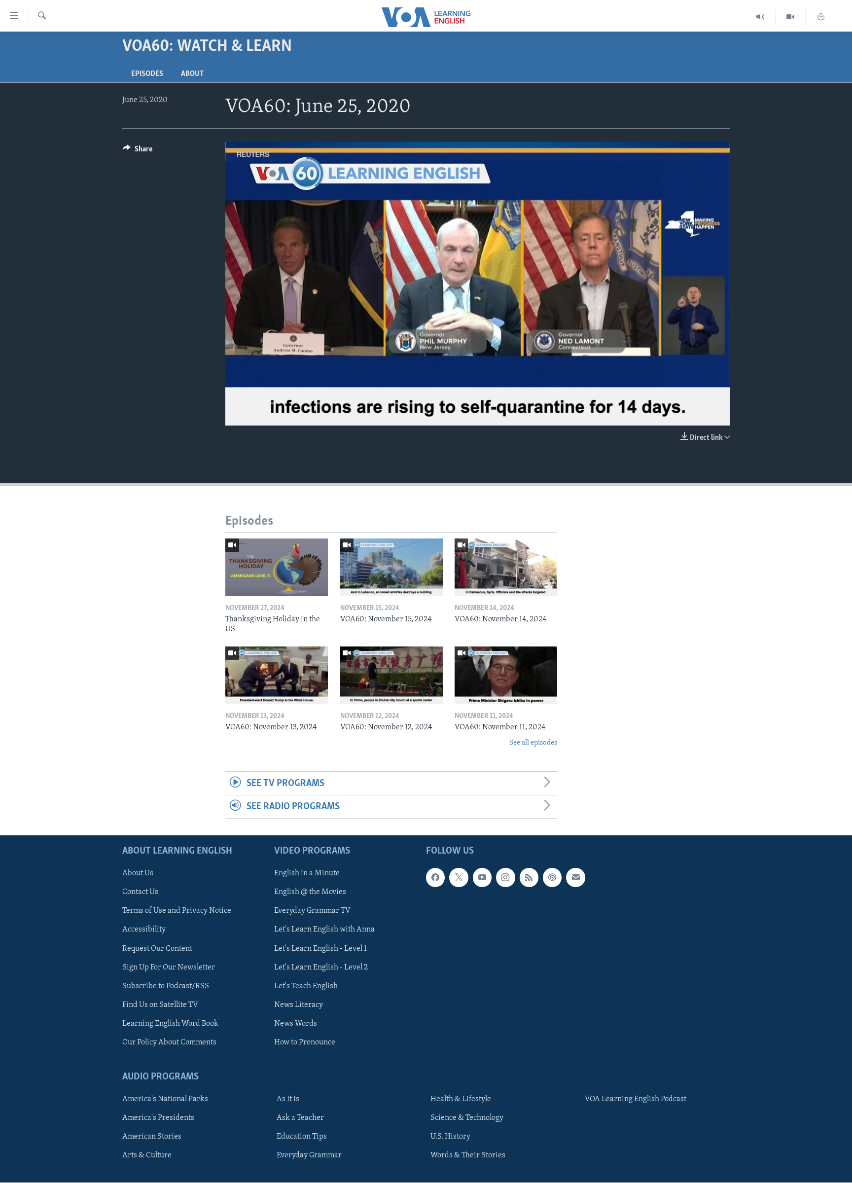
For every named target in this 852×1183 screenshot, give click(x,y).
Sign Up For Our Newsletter (168, 967)
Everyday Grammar (309, 1156)
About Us (137, 874)
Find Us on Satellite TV (160, 1005)
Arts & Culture (147, 1156)
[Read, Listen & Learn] (821, 17)
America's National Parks (165, 1100)
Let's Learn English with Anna (324, 930)
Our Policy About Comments (169, 1042)
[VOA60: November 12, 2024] (391, 675)
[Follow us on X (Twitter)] (458, 877)
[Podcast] (552, 877)
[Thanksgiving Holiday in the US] (276, 567)
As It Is (288, 1100)
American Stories (151, 1137)
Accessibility (144, 930)
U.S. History (450, 1137)
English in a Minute (307, 874)
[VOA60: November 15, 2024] (391, 567)
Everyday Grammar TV (312, 911)
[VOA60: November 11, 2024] (506, 675)
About (192, 74)
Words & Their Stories (467, 1156)
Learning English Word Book (170, 1024)
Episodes (147, 74)
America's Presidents (158, 1118)
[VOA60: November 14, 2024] (506, 567)
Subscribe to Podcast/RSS (165, 986)
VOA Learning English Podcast (635, 1100)
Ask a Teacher (300, 1118)
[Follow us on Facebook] (435, 877)
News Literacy (298, 1005)
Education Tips (302, 1137)
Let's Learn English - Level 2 (321, 967)
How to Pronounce (304, 1042)
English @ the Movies (310, 892)
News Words (295, 1024)
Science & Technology (466, 1118)
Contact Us (140, 892)
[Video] (791, 17)
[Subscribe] (575, 877)
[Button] (137, 151)
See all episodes (533, 743)
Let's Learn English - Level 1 (320, 949)
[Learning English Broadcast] (761, 17)
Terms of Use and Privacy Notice (176, 911)
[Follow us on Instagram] (505, 877)
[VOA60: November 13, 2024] (276, 675)
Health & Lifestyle (460, 1100)
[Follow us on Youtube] (482, 877)
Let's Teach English (306, 986)
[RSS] (529, 877)
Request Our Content (157, 949)
